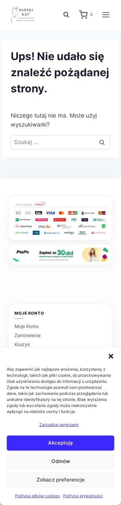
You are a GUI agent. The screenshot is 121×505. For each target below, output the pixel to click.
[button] (111, 356)
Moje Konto (26, 326)
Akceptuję (60, 443)
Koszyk (22, 344)
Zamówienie (27, 335)
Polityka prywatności (83, 495)
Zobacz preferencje (61, 479)
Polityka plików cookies (37, 495)
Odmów (60, 461)
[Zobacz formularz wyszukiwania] (66, 15)
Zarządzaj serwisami (58, 424)
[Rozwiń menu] (105, 14)
